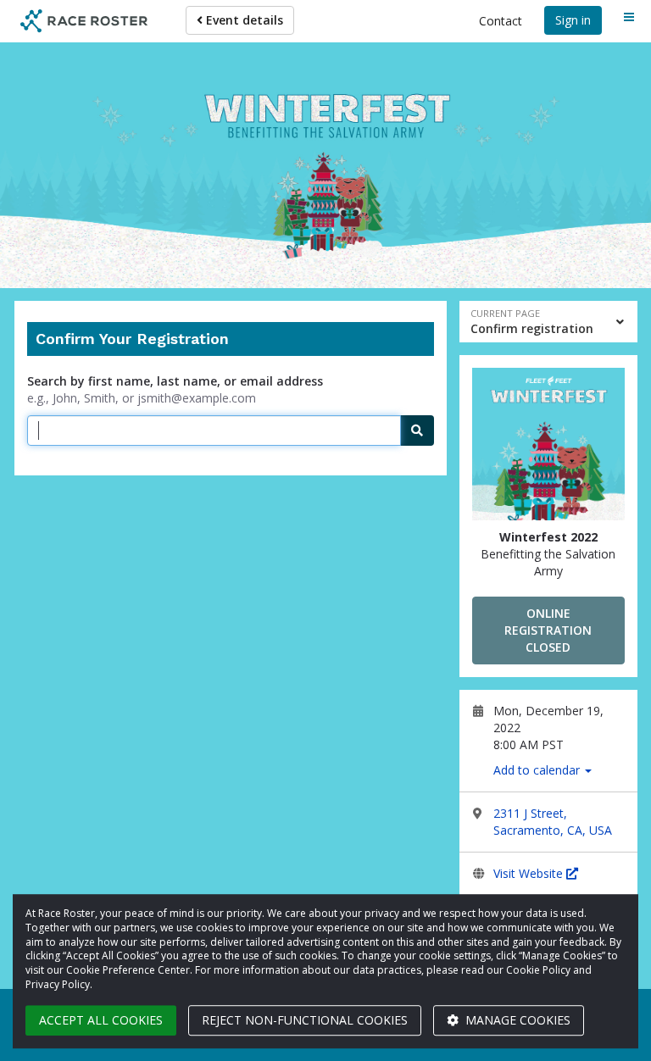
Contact (500, 21)
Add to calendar (538, 770)
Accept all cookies (101, 1020)
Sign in (573, 20)
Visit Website (529, 873)
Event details (243, 20)
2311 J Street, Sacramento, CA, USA (552, 821)
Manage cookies (516, 1020)
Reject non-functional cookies (305, 1020)
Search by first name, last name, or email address (175, 381)
